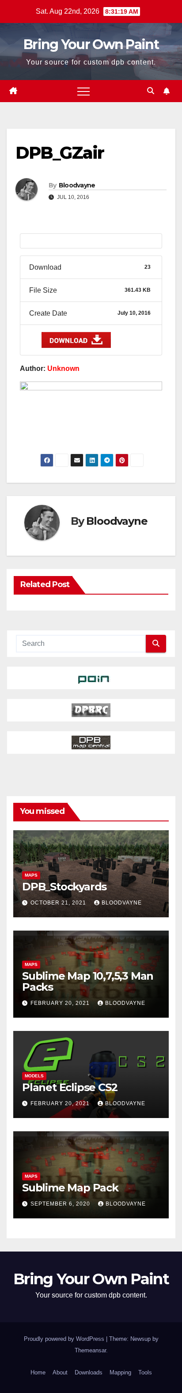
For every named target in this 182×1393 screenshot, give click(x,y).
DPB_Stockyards (64, 886)
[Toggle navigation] (83, 91)
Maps (31, 875)
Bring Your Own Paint (91, 44)
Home (38, 1372)
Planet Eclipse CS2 (69, 1087)
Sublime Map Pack (70, 1187)
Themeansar (90, 1350)
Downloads (88, 1372)
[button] (150, 91)
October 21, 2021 (59, 903)
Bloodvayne (77, 185)
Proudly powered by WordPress (65, 1339)
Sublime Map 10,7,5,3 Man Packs (87, 981)
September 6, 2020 (61, 1204)
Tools (145, 1372)
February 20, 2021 (60, 1003)
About (60, 1372)
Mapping (120, 1372)
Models (34, 1075)
